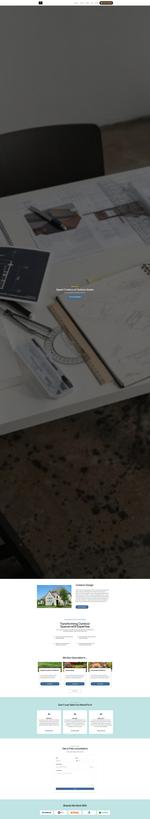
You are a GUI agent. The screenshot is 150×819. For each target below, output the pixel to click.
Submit (75, 788)
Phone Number (59, 764)
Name (57, 758)
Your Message (59, 770)
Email (76, 758)
